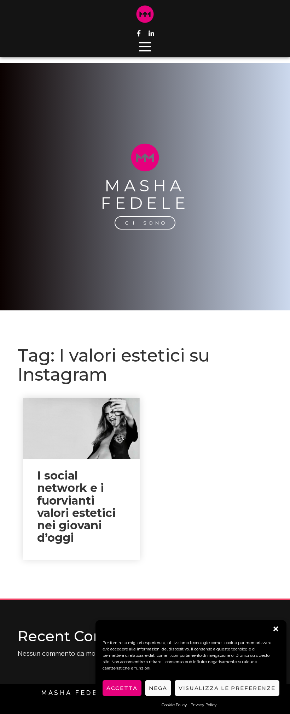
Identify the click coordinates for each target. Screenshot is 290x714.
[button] (275, 628)
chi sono (146, 223)
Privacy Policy (204, 704)
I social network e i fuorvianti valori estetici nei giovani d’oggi (76, 507)
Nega (158, 688)
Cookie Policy (174, 704)
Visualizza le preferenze (227, 688)
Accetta (121, 688)
